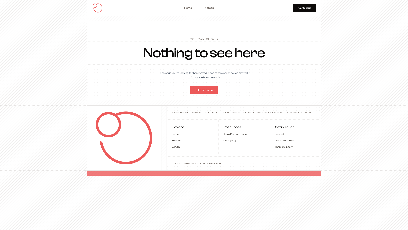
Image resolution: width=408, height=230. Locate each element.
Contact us (304, 8)
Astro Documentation (235, 134)
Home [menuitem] (188, 8)
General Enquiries (284, 140)
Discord (279, 134)
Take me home (204, 90)
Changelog (229, 140)
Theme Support (284, 147)
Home (175, 134)
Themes (176, 140)
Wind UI (176, 147)
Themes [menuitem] (208, 8)
